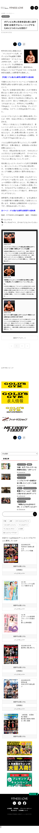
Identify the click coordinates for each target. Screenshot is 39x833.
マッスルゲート (10, 222)
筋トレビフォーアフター (10, 532)
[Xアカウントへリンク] (14, 804)
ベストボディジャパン (10, 525)
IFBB (5, 521)
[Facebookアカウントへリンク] (24, 804)
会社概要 (9, 808)
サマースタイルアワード (22, 521)
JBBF (10, 521)
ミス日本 (20, 529)
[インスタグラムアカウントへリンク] (19, 804)
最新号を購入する (19, 566)
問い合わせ (14, 810)
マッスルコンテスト (9, 529)
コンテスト (8, 220)
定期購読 (19, 570)
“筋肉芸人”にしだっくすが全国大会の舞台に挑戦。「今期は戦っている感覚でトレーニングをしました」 (19, 282)
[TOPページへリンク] (12, 8)
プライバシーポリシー (26, 808)
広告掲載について (23, 810)
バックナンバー (19, 573)
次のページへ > (19, 338)
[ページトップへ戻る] (33, 794)
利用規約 (16, 808)
